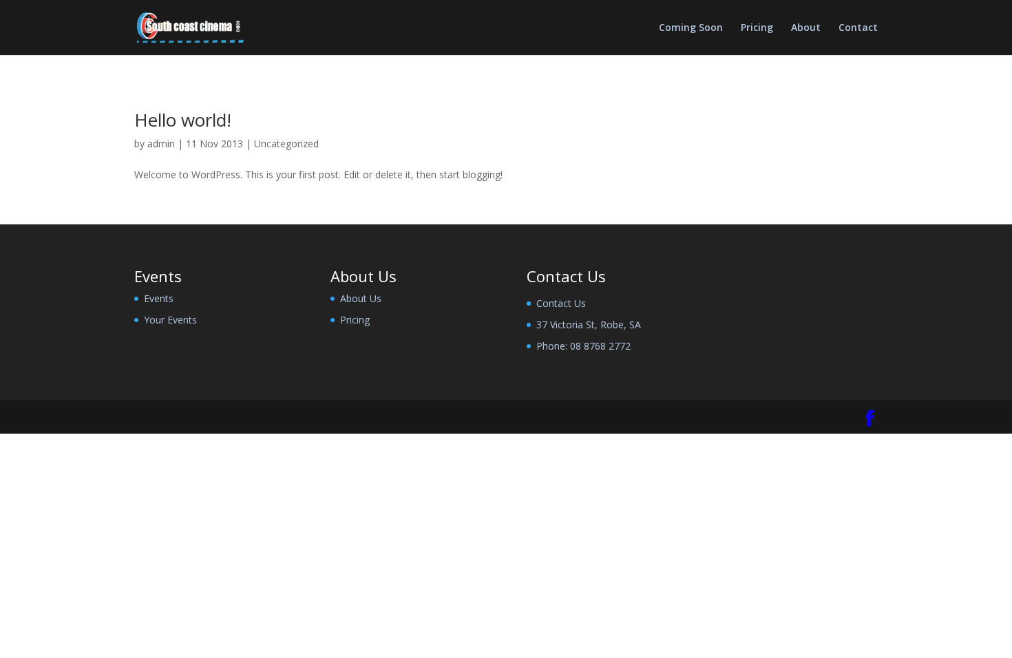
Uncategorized (286, 143)
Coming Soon (691, 28)
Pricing (757, 28)
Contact (858, 28)
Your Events (170, 319)
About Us (360, 298)
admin (161, 143)
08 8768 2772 (600, 345)
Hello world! (182, 119)
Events (158, 298)
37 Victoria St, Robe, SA (588, 324)
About (806, 28)
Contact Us (561, 303)
